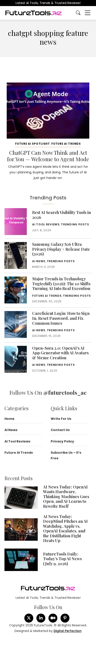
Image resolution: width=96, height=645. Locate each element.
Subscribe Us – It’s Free (66, 455)
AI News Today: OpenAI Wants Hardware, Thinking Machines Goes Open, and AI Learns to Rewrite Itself (66, 496)
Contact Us (60, 430)
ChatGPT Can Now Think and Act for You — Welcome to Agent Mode (48, 156)
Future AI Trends (66, 144)
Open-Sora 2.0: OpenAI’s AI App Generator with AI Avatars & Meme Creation (60, 352)
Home (9, 418)
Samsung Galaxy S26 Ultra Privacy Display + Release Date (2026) (61, 249)
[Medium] (52, 618)
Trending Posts (75, 224)
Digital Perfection (67, 631)
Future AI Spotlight (32, 144)
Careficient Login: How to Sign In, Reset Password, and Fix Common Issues (61, 318)
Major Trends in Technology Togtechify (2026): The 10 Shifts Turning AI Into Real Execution (61, 283)
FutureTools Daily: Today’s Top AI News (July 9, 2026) (62, 558)
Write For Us (61, 418)
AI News (38, 261)
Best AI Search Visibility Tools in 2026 (61, 215)
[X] (28, 618)
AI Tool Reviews (46, 224)
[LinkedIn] (40, 618)
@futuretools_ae (65, 392)
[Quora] (65, 618)
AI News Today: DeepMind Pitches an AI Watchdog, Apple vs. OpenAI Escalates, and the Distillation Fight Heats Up (65, 528)
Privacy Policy (62, 441)
